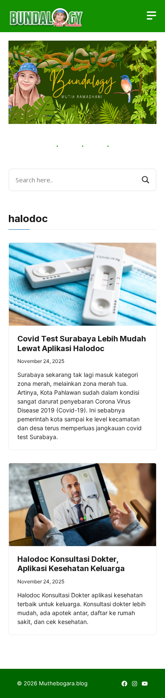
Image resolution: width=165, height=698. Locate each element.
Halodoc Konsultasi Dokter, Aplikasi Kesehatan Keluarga (71, 564)
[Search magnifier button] (145, 180)
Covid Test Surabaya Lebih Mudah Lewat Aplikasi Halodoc (81, 343)
